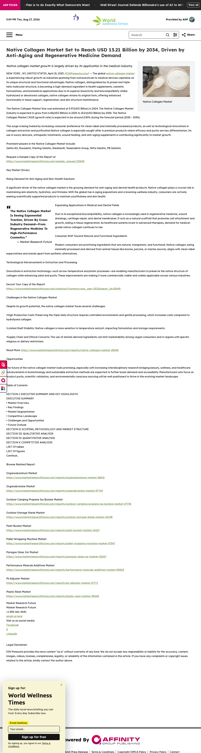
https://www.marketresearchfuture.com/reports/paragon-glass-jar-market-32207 (56, 556)
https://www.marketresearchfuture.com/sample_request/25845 (45, 161)
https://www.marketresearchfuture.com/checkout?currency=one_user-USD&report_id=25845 (63, 288)
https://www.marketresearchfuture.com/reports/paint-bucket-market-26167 (53, 530)
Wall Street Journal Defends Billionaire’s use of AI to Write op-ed (147, 5)
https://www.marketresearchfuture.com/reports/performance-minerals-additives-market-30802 (65, 569)
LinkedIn (11, 633)
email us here (14, 616)
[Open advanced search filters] (175, 34)
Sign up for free (34, 737)
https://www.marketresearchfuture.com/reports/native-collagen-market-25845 (70, 350)
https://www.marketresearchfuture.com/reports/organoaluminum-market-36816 (55, 477)
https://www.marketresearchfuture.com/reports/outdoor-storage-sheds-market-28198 (59, 517)
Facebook (12, 625)
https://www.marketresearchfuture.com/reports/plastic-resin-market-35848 (52, 596)
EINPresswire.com (77, 73)
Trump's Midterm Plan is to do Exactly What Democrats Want (45, 5)
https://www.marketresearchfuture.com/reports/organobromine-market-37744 (54, 490)
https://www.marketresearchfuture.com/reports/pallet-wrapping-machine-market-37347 (60, 543)
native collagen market (120, 73)
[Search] (167, 34)
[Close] (61, 684)
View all (193, 4)
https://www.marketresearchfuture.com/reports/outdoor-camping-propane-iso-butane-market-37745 (68, 503)
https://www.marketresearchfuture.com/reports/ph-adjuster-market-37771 (52, 583)
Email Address (18, 722)
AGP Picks (10, 5)
